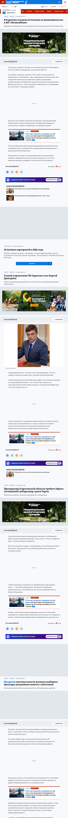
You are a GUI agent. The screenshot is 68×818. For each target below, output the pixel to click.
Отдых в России (58, 11)
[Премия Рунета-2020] (26, 2)
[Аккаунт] (65, 2)
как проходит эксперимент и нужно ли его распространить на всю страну (40, 137)
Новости (6, 16)
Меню (3, 2)
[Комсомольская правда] (15, 2)
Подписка (62, 6)
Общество (12, 16)
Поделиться (59, 61)
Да (4, 12)
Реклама (53, 6)
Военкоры (29, 11)
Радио (46, 6)
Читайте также (7, 246)
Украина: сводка (39, 11)
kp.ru (59, 167)
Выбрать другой (11, 12)
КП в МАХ (49, 11)
